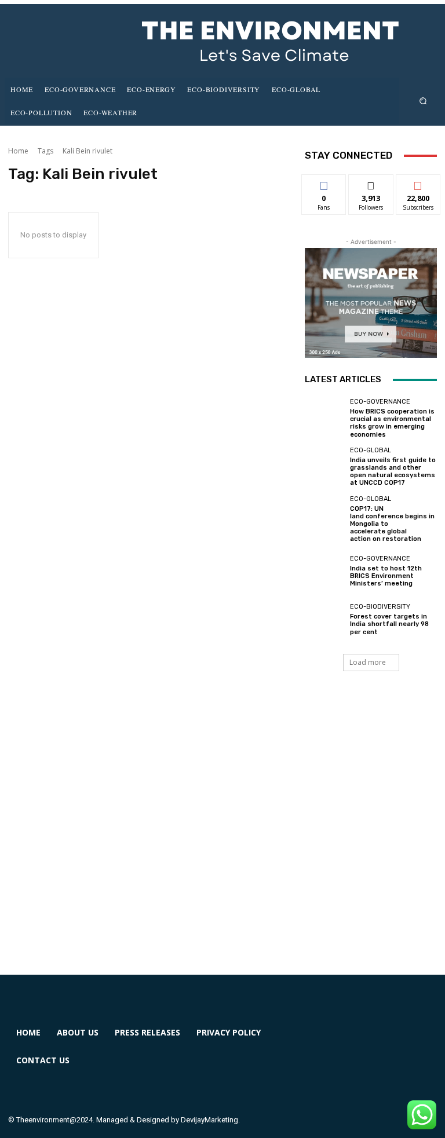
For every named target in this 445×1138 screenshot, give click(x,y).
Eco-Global (370, 450)
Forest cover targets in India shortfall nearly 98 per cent (389, 624)
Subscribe (418, 183)
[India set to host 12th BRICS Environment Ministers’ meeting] (324, 571)
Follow (371, 183)
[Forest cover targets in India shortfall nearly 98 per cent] (324, 619)
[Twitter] (407, 1040)
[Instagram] (365, 1040)
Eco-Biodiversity (380, 606)
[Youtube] (323, 1082)
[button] (423, 100)
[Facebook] (323, 1040)
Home (18, 151)
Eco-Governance (380, 401)
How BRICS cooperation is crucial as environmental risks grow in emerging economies (392, 423)
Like (324, 183)
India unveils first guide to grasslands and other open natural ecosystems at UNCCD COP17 (393, 471)
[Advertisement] (222, 837)
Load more (367, 662)
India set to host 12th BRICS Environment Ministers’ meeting (386, 576)
